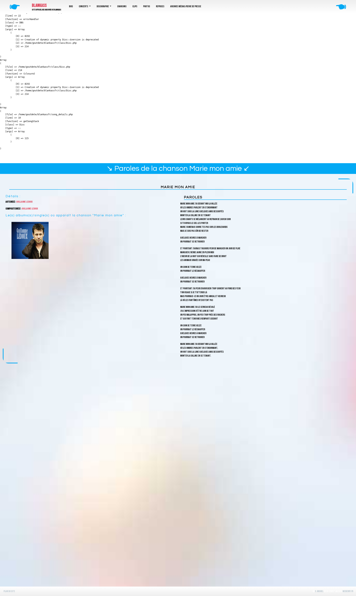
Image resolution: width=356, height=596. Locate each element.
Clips (134, 6)
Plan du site (9, 591)
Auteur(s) (10, 201)
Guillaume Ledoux (24, 201)
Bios (71, 6)
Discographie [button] (103, 6)
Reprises (160, 6)
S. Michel (319, 591)
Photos (146, 6)
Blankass (39, 5)
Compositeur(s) (13, 208)
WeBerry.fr (348, 591)
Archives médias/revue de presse (185, 6)
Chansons (121, 6)
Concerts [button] (83, 6)
